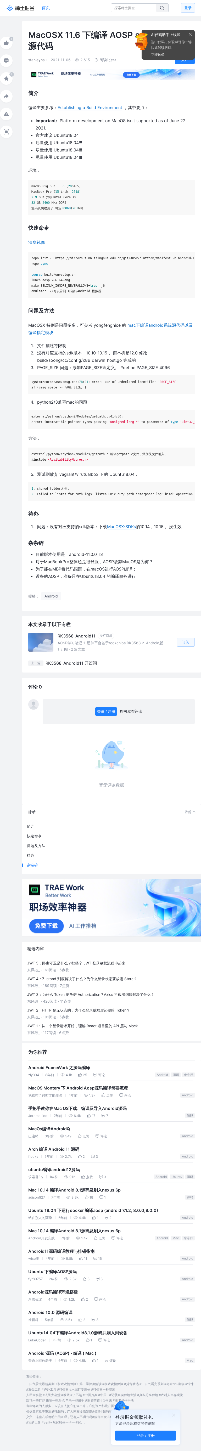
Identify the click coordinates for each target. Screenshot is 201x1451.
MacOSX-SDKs (121, 526)
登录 (188, 7)
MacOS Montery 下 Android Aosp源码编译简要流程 (78, 1088)
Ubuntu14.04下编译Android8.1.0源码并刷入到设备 (77, 1332)
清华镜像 (36, 242)
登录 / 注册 (106, 711)
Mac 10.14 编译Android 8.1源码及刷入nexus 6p (74, 1190)
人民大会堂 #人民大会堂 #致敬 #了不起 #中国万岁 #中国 (66, 1395)
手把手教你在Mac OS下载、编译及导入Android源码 (77, 1108)
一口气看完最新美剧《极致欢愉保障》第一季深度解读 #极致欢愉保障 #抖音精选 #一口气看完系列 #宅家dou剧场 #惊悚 (110, 1384)
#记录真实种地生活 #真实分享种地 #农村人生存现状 (146, 1395)
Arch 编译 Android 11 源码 (53, 1149)
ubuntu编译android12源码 (54, 1169)
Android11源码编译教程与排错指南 (61, 1251)
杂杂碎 (32, 865)
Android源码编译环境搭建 (53, 1292)
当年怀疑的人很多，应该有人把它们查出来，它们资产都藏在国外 (71, 1406)
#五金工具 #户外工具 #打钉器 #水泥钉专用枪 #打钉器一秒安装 (70, 1389)
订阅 (185, 642)
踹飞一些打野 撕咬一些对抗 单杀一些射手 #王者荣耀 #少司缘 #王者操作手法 (80, 1400)
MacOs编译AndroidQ (49, 1128)
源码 (176, 1075)
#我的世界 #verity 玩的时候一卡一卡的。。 (56, 1422)
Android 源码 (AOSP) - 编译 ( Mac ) (62, 1353)
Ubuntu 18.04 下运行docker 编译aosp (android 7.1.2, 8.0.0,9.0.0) (93, 1210)
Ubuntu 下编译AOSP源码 (52, 1271)
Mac (175, 1238)
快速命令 (34, 836)
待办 (30, 855)
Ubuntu (176, 1177)
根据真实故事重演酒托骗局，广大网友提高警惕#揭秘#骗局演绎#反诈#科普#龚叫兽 (84, 1411)
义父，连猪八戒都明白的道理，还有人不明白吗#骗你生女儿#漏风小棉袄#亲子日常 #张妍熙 (90, 1417)
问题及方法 (36, 845)
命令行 (188, 1075)
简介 (30, 826)
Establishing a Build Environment (90, 107)
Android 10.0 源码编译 (50, 1312)
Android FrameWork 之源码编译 (59, 1067)
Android (162, 1075)
